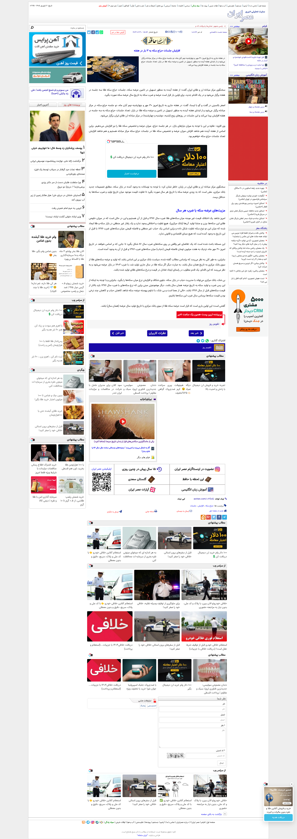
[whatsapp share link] (101, 32)
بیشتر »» (235, 26)
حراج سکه (209, 505)
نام (224, 703)
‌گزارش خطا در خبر (118, 32)
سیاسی (187, 6)
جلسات (193, 505)
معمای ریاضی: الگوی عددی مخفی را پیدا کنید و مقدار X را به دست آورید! (249, 257)
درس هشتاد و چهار (257, 107)
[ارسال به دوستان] (169, 31)
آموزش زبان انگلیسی (194, 489)
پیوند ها (204, 6)
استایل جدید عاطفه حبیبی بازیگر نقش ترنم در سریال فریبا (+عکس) (248, 212)
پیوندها (148, 822)
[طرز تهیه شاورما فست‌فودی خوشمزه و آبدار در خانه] (248, 41)
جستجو (238, 6)
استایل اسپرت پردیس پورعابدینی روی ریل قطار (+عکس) (249, 205)
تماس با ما (253, 6)
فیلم (120, 6)
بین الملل (160, 6)
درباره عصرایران (182, 822)
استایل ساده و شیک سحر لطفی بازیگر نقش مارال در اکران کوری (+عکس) (248, 220)
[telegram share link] (97, 32)
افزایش (201, 505)
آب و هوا (223, 6)
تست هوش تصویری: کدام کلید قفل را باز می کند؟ (249, 280)
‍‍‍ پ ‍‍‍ (178, 31)
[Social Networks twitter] (203, 341)
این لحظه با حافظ (193, 479)
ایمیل (223, 714)
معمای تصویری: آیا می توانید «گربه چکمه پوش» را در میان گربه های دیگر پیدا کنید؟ (249, 242)
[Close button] (291, 784)
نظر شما (221, 699)
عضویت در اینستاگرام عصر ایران (194, 469)
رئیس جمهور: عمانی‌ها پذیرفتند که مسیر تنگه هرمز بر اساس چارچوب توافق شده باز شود (189, 26)
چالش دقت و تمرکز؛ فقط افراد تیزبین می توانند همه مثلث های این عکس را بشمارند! (249, 235)
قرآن (132, 6)
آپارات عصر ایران (139, 489)
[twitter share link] (89, 32)
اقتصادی (213, 32)
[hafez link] (157, 41)
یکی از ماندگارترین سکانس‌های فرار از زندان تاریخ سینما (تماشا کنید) (124, 441)
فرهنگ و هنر (150, 6)
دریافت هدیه (278, 817)
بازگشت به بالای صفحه (211, 814)
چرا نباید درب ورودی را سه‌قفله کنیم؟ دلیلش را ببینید (250, 67)
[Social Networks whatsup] (207, 341)
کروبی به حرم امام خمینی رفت (66, 208)
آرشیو (245, 6)
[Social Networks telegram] (198, 341)
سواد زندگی (196, 6)
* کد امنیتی (220, 750)
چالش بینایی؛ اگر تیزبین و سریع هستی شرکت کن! (250, 265)
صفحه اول (262, 6)
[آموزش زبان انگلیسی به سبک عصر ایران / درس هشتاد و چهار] (248, 90)
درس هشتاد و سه (257, 112)
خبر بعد (194, 333)
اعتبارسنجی (152, 705)
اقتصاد (180, 6)
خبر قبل (120, 333)
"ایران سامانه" (142, 835)
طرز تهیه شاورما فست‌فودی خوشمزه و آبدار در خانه (250, 59)
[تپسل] (108, 141)
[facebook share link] (93, 32)
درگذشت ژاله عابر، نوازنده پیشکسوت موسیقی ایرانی (55, 161)
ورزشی (167, 6)
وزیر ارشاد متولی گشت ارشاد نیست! (63, 216)
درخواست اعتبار (131, 174)
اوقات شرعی (213, 6)
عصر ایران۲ (195, 822)
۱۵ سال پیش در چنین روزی (139, 469)
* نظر (223, 725)
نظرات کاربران (157, 333)
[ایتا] (203, 517)
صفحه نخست (222, 32)
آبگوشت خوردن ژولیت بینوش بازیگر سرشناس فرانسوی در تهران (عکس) (251, 197)
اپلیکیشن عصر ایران (101, 469)
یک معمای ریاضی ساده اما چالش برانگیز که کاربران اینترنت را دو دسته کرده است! (248, 250)
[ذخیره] (171, 32)
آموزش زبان (103, 6)
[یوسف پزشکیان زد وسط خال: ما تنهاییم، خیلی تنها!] (57, 126)
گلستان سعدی (137, 479)
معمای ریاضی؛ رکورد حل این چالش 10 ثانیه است (248, 272)
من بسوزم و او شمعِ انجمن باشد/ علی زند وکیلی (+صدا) (49, 92)
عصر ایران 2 (113, 6)
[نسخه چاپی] (166, 31)
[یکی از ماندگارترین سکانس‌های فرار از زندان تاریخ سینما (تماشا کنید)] (123, 421)
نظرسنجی (231, 6)
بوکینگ (143, 705)
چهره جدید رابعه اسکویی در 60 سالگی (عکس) (250, 190)
